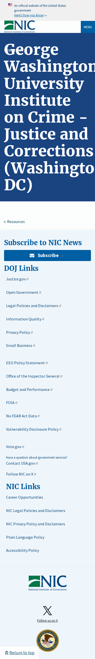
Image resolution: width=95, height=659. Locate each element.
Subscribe (48, 255)
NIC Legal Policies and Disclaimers (35, 510)
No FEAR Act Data (21, 415)
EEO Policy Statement (25, 362)
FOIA (10, 402)
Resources (13, 50)
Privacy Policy (18, 332)
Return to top (21, 652)
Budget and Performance (28, 389)
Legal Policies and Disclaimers (32, 305)
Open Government (22, 292)
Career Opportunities (24, 497)
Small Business (19, 345)
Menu (88, 27)
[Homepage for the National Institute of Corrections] (47, 589)
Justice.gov (16, 278)
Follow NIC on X (19, 474)
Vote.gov (13, 446)
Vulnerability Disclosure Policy (32, 429)
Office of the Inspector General (33, 376)
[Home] (19, 31)
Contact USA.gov (20, 463)
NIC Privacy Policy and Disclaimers (35, 523)
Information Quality (23, 318)
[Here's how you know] (47, 10)
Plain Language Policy (25, 537)
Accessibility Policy (22, 550)
